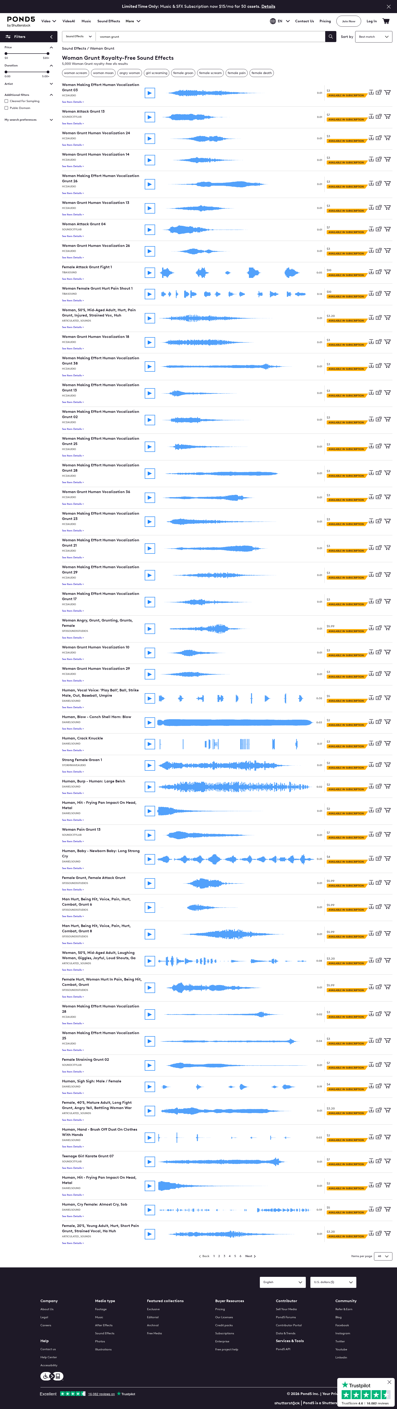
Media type (105, 1301)
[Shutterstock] (288, 1402)
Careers (45, 1325)
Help (44, 1341)
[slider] (6, 53)
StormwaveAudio (74, 765)
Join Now (348, 21)
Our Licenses (224, 1317)
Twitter (340, 1341)
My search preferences (21, 119)
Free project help (226, 1349)
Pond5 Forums (286, 1317)
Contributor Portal (289, 1325)
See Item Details (73, 101)
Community (346, 1301)
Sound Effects (108, 24)
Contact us (48, 1349)
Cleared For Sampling (25, 101)
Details (268, 6)
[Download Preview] (371, 93)
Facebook (342, 1325)
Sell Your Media (286, 1309)
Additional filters (17, 95)
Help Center (48, 1357)
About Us (47, 1309)
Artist (9, 84)
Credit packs (224, 1325)
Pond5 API (283, 1349)
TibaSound (69, 272)
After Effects (104, 1325)
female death (262, 73)
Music (99, 1317)
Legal (44, 1317)
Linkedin (341, 1357)
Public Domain (20, 108)
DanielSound (71, 700)
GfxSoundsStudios (75, 631)
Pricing (325, 21)
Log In (372, 21)
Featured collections (165, 1301)
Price (8, 47)
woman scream (75, 73)
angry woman (129, 73)
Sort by (347, 36)
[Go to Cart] (386, 21)
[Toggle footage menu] (54, 21)
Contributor (286, 1301)
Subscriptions (224, 1333)
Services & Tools (290, 1341)
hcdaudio (69, 95)
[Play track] (150, 93)
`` (14, 36)
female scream (210, 73)
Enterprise (222, 1341)
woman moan (103, 73)
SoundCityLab (72, 116)
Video (46, 21)
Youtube (341, 1349)
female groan (183, 73)
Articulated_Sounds (76, 320)
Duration (11, 65)
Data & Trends (285, 1333)
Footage (101, 1309)
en (280, 21)
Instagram (342, 1333)
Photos (100, 1341)
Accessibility (48, 1365)
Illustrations (103, 1349)
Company (49, 1301)
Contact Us (304, 21)
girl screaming (156, 73)
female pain (237, 73)
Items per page (361, 1256)
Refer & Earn (343, 1309)
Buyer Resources (229, 1301)
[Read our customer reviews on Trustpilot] (368, 1393)
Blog (338, 1317)
